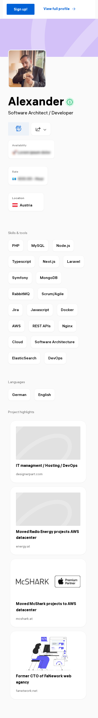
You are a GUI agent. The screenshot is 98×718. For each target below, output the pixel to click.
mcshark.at (24, 618)
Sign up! (20, 9)
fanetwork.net (26, 691)
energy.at (23, 546)
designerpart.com (29, 474)
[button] (39, 129)
